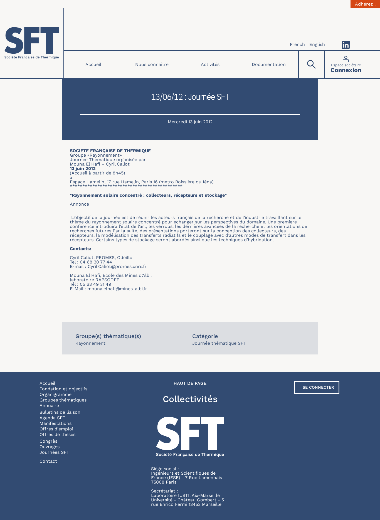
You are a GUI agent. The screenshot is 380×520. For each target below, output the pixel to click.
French (297, 44)
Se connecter (318, 387)
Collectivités (190, 399)
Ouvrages (50, 446)
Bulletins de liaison (60, 412)
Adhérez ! (365, 4)
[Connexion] (345, 64)
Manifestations (55, 423)
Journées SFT (54, 452)
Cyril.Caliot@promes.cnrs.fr (117, 266)
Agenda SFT (52, 417)
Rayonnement (90, 343)
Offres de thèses (57, 434)
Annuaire (49, 405)
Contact (48, 461)
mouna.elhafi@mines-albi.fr (117, 288)
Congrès (48, 441)
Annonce (79, 204)
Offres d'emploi (56, 429)
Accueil (93, 64)
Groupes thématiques (63, 400)
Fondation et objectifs (63, 388)
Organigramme (55, 394)
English (317, 44)
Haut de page (190, 383)
